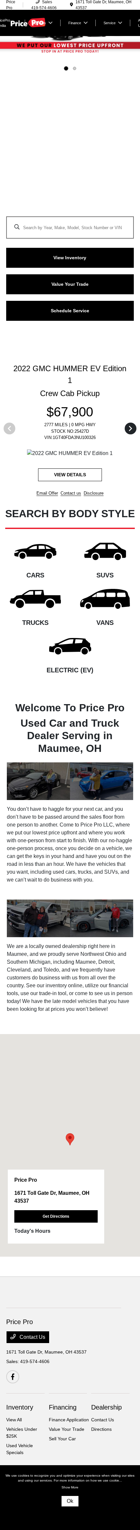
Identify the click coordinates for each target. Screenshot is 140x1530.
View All (14, 1427)
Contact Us (31, 1345)
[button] (70, 1147)
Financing (63, 1415)
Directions (101, 1437)
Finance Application (69, 1427)
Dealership (106, 1415)
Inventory (19, 1415)
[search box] (69, 224)
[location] (71, 5)
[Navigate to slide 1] (66, 68)
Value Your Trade (66, 1437)
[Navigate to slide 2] (74, 68)
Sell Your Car (62, 1446)
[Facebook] (12, 1384)
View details (85, 482)
